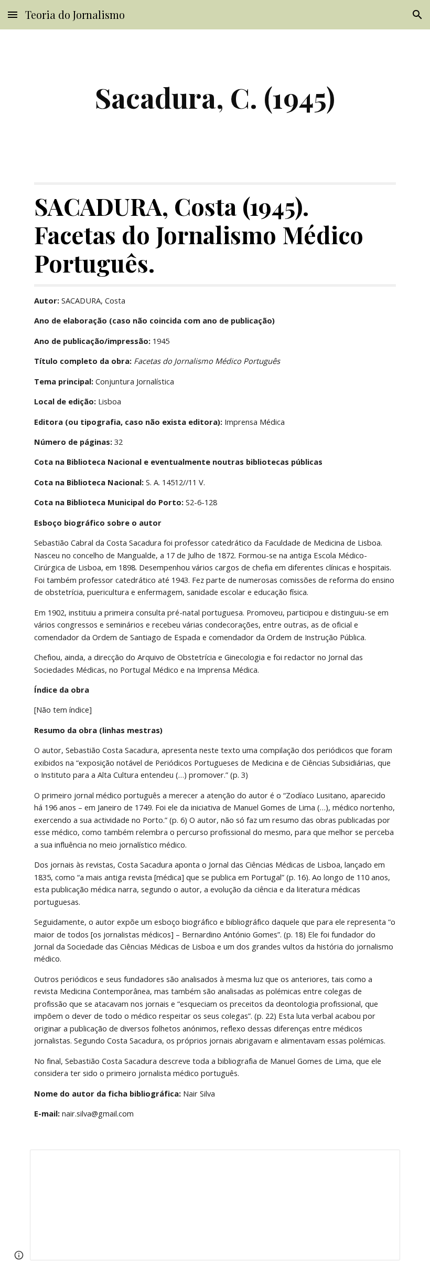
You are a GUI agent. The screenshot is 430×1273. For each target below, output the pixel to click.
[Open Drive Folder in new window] (380, 1163)
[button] (12, 14)
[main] (215, 97)
